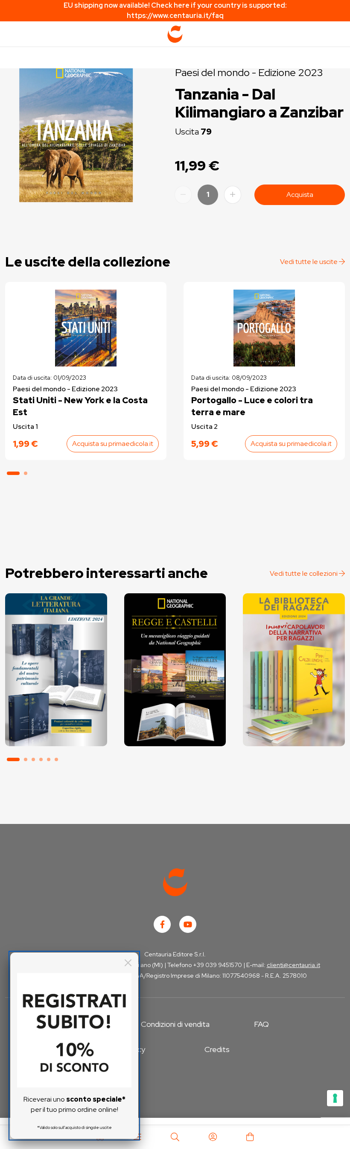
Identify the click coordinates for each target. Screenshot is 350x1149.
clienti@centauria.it (293, 965)
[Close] (128, 963)
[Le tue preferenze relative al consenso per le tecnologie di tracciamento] (335, 1098)
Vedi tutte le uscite (309, 262)
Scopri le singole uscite (55, 732)
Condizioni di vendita (175, 1024)
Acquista (299, 194)
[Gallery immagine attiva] (76, 131)
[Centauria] (175, 34)
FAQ (261, 1024)
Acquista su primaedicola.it (112, 443)
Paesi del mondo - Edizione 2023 (249, 72)
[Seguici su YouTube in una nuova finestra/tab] (187, 924)
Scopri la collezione (56, 708)
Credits (217, 1049)
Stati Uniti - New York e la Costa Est (80, 406)
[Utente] (212, 1137)
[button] (13, 473)
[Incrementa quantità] (233, 194)
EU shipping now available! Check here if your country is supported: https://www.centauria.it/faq (175, 10)
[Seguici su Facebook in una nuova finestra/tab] (162, 924)
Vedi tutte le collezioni (304, 573)
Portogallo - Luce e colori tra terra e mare (252, 406)
